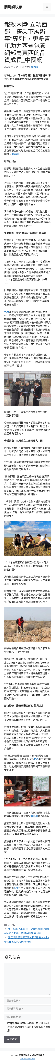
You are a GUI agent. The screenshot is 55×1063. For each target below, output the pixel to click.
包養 (6, 311)
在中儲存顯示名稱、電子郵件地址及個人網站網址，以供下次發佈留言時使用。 (28, 1027)
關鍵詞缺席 (13, 7)
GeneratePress (27, 1058)
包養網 (15, 154)
